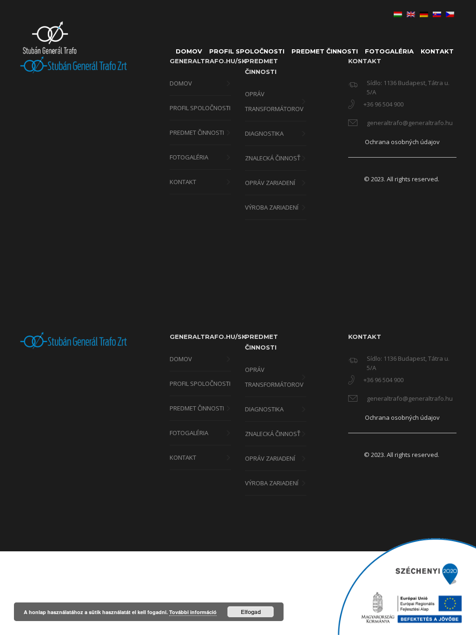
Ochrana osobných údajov (402, 142)
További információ (193, 612)
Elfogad (251, 612)
